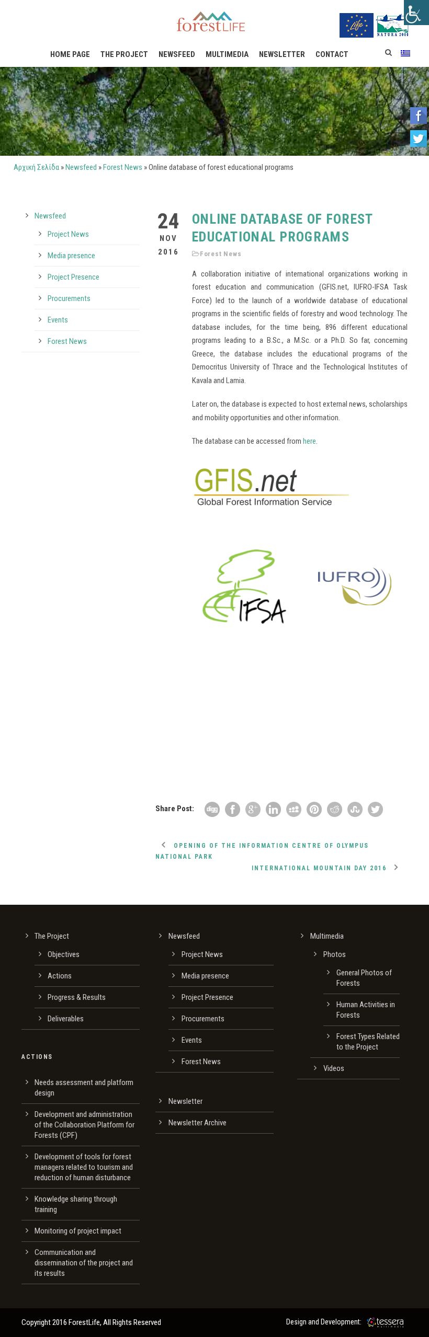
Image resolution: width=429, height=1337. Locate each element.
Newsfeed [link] (81, 167)
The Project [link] (52, 936)
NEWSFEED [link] (177, 54)
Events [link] (58, 320)
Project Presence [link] (73, 277)
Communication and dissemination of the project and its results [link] (84, 1263)
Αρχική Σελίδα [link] (36, 167)
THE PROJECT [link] (124, 54)
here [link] (309, 441)
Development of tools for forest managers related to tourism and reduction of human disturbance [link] (84, 1167)
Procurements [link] (69, 298)
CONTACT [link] (331, 54)
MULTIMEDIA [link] (227, 54)
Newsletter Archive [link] (197, 1122)
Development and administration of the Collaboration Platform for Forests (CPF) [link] (84, 1125)
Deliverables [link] (66, 1018)
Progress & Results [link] (77, 997)
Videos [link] (333, 1068)
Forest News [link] (122, 167)
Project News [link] (68, 234)
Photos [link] (334, 954)
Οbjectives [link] (64, 954)
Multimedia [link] (327, 936)
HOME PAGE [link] (70, 54)
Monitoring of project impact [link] (78, 1231)
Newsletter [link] (185, 1101)
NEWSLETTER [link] (282, 54)
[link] (416, 12)
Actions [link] (60, 976)
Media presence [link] (71, 255)
